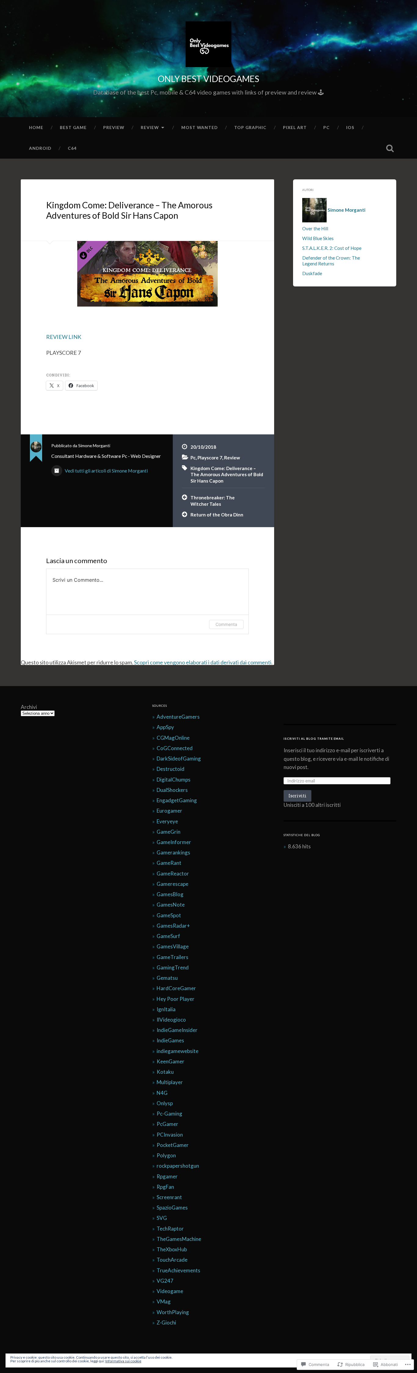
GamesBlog (170, 894)
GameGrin (168, 831)
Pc (326, 127)
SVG (162, 1218)
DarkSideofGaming (179, 758)
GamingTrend (173, 967)
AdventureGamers (178, 716)
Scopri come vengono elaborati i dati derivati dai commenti (202, 662)
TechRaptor (170, 1228)
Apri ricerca (390, 148)
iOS (350, 127)
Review (150, 127)
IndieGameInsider (177, 1030)
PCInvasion (170, 1134)
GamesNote (171, 904)
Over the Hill (315, 228)
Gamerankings (173, 852)
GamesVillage (173, 946)
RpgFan (165, 1187)
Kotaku (165, 1072)
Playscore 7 (210, 457)
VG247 (165, 1281)
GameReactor (173, 873)
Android (40, 148)
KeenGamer (170, 1061)
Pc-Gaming (169, 1113)
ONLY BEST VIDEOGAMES (208, 79)
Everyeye (167, 821)
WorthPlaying (173, 1312)
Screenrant (169, 1197)
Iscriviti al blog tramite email (314, 738)
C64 (72, 148)
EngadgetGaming (177, 800)
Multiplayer (170, 1082)
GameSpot (169, 915)
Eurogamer (169, 810)
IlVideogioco (171, 1019)
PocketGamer (173, 1145)
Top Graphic (250, 127)
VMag (164, 1301)
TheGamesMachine (179, 1239)
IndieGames (170, 1040)
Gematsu (167, 978)
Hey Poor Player (175, 999)
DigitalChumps (173, 779)
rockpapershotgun (178, 1166)
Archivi (29, 707)
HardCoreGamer (176, 988)
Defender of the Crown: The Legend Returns (331, 261)
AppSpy (165, 727)
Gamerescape (172, 884)
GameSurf (168, 936)
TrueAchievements (178, 1270)
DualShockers (172, 790)
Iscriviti (297, 796)
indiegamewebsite (177, 1051)
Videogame (170, 1291)
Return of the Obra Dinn (216, 514)
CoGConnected (175, 748)
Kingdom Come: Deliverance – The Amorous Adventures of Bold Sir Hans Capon (129, 210)
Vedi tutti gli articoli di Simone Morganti (106, 470)
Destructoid (170, 769)
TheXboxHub (172, 1249)
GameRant (169, 863)
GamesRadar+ (173, 925)
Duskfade (312, 273)
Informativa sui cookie (123, 1361)
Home (36, 127)
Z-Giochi (166, 1322)
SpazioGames (172, 1207)
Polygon (166, 1155)
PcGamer (167, 1124)
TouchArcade (172, 1259)
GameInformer (174, 842)
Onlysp (165, 1103)
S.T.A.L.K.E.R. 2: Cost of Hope (331, 248)
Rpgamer (167, 1176)
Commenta (226, 624)
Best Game (73, 127)
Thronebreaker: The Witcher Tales (212, 501)
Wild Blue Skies (318, 238)
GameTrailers (172, 957)
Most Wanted (199, 127)
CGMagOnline (173, 738)
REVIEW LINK (63, 336)
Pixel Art (295, 127)
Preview (113, 127)
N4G (162, 1093)
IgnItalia (166, 1009)
